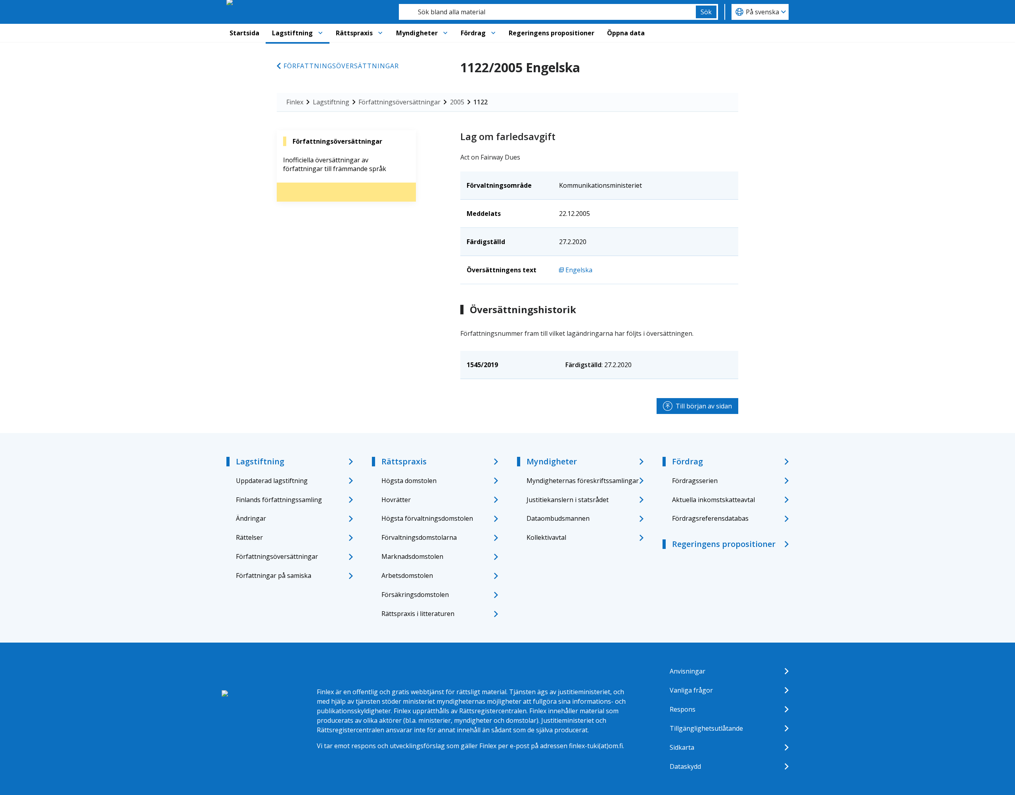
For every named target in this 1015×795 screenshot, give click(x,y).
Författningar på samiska (273, 575)
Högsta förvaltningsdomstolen (427, 518)
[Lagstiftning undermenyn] (320, 33)
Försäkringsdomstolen (415, 594)
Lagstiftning (292, 33)
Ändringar (251, 518)
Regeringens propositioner (551, 33)
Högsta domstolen (409, 480)
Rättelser (249, 537)
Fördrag (473, 33)
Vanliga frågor (691, 690)
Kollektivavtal (546, 537)
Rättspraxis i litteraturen (417, 613)
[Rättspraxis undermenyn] (380, 33)
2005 (457, 102)
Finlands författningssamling (279, 499)
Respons (682, 709)
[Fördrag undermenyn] (493, 33)
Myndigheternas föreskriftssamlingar (583, 480)
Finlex (294, 102)
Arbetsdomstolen (407, 575)
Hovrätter (396, 499)
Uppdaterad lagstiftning (272, 480)
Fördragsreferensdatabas (710, 518)
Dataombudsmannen (558, 518)
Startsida (244, 33)
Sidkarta (682, 747)
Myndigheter (417, 33)
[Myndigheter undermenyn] (445, 33)
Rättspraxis (354, 33)
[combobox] (547, 12)
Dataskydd (685, 766)
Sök (706, 12)
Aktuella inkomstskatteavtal (713, 499)
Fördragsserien (695, 480)
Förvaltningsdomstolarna (419, 537)
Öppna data (626, 33)
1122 (480, 102)
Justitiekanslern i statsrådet (568, 499)
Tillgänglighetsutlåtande (706, 728)
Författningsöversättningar (341, 66)
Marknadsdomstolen (412, 556)
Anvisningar (687, 671)
